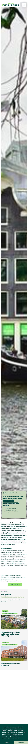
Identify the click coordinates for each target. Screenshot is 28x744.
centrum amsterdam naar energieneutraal (12, 493)
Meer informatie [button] (15, 738)
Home (4, 492)
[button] (24, 5)
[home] (10, 4)
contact (13, 581)
